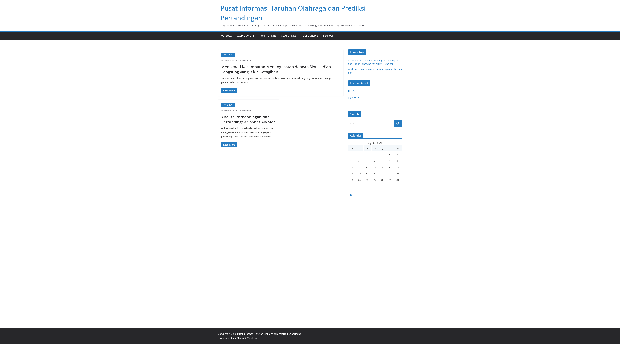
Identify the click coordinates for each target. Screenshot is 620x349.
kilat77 (351, 90)
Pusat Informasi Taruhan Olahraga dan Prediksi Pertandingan (269, 333)
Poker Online (268, 35)
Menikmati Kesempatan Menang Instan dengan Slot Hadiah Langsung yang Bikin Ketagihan (276, 69)
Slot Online (288, 35)
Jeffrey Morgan (244, 60)
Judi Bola (226, 35)
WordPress (252, 337)
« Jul (350, 194)
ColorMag (236, 337)
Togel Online (309, 35)
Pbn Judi (328, 35)
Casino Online (245, 35)
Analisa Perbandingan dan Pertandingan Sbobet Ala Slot (248, 119)
